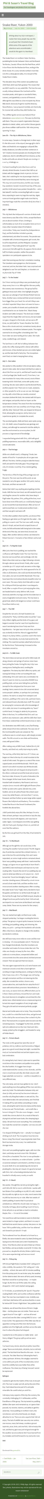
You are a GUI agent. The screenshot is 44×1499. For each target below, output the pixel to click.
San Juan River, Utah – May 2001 (33, 1460)
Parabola (21, 1496)
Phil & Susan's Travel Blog (18, 3)
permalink (16, 1450)
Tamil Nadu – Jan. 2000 (9, 1460)
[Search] (38, 1473)
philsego (9, 28)
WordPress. (31, 1496)
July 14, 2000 (19, 28)
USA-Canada (31, 28)
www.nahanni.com (17, 118)
